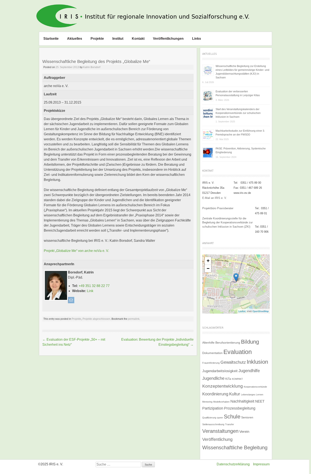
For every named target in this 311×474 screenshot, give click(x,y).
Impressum (261, 464)
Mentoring (207, 401)
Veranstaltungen (220, 431)
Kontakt (138, 38)
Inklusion (257, 362)
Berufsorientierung (227, 342)
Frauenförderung (211, 363)
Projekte (97, 38)
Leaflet (241, 311)
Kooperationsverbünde (255, 386)
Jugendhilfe (249, 370)
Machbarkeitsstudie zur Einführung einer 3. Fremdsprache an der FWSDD (240, 132)
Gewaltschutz (233, 362)
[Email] (71, 300)
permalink (133, 318)
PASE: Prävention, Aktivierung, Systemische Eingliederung (241, 150)
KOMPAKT (237, 379)
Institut (117, 38)
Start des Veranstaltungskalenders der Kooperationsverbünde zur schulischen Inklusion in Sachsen (238, 113)
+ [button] (208, 260)
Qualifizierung (209, 417)
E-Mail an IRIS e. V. (214, 197)
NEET (259, 401)
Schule (232, 416)
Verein (244, 431)
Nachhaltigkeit (242, 401)
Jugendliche (213, 378)
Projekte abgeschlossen (96, 318)
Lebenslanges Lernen (252, 394)
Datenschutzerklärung (233, 464)
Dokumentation (212, 353)
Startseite (51, 38)
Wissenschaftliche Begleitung (234, 447)
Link (90, 291)
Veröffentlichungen (168, 38)
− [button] (208, 268)
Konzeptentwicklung (222, 386)
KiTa (228, 378)
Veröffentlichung (217, 439)
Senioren (247, 417)
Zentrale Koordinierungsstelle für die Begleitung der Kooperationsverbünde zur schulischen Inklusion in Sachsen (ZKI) (227, 222)
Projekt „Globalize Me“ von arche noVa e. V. (76, 251)
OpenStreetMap (260, 311)
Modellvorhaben (221, 401)
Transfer (229, 424)
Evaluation (237, 351)
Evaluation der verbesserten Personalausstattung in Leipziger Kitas (238, 93)
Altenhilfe (208, 342)
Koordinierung (215, 394)
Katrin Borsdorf (91, 67)
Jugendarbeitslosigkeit (220, 371)
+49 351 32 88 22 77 (94, 286)
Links (196, 38)
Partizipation (212, 408)
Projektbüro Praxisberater (217, 208)
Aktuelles (74, 38)
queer (220, 417)
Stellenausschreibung (213, 424)
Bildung (250, 342)
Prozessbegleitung (239, 408)
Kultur (234, 394)
